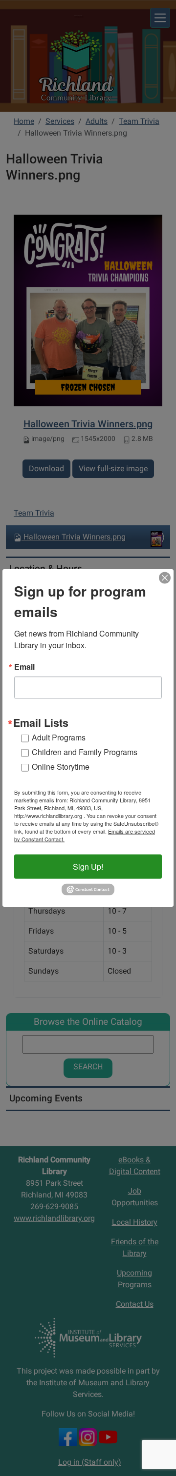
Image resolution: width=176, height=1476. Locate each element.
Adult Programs (59, 737)
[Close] (165, 578)
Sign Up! (88, 866)
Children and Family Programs (84, 752)
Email (24, 667)
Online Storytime (60, 766)
